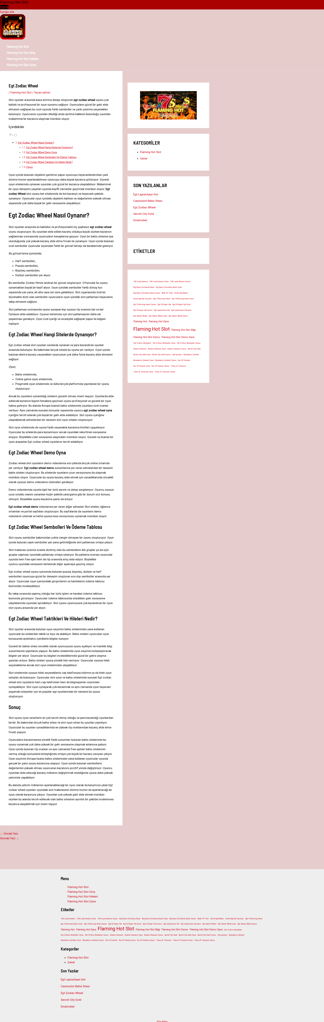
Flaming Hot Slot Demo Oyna (177, 337)
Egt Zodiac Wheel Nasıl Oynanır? (36, 142)
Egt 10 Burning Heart (161, 299)
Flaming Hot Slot (18, 46)
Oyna (4, 7)
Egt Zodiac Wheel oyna (158, 316)
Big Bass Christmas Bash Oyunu (146, 293)
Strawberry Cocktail (191, 354)
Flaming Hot (140, 321)
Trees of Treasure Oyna (143, 372)
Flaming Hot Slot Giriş (21, 52)
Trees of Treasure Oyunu (165, 372)
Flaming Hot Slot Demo (146, 337)
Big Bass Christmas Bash (143, 287)
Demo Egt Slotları (181, 293)
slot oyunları (177, 354)
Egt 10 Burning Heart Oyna (183, 299)
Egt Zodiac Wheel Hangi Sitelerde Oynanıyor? (49, 147)
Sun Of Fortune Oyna (141, 366)
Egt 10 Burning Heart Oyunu (144, 304)
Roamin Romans (139, 349)
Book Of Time (167, 293)
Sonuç (29, 167)
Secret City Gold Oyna (142, 354)
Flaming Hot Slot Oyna (21, 65)
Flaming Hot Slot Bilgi (183, 329)
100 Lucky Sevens (140, 281)
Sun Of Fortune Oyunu (160, 366)
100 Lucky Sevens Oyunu (180, 281)
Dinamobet (140, 220)
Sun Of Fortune (184, 360)
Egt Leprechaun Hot (145, 194)
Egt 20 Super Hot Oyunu (142, 310)
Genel (143, 158)
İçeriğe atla (7, 11)
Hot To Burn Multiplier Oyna (164, 343)
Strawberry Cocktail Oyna (143, 360)
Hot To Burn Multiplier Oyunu (188, 343)
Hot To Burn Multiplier (142, 343)
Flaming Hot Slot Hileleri (23, 59)
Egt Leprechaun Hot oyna (181, 310)
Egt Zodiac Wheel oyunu (178, 316)
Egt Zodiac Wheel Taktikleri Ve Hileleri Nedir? (49, 162)
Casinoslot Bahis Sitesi (147, 200)
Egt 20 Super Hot (164, 304)
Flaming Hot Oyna (159, 321)
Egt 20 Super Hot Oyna (181, 304)
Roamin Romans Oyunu (176, 349)
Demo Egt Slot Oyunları (142, 299)
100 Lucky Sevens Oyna (159, 281)
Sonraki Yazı (9, 838)
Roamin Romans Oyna (157, 349)
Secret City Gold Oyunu (161, 354)
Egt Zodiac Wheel (144, 207)
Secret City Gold (143, 213)
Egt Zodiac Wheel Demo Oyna (41, 152)
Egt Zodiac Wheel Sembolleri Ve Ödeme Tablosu (51, 157)
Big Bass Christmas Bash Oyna (169, 287)
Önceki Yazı (9, 833)
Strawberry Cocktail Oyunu (165, 360)
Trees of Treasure (178, 366)
